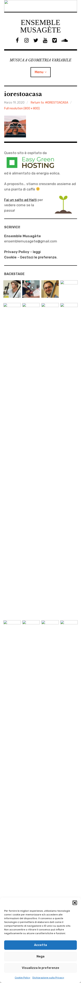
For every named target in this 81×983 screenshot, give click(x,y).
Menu (39, 72)
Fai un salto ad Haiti (20, 200)
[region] (40, 6)
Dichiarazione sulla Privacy (48, 977)
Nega (40, 956)
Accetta (40, 945)
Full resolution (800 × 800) (22, 108)
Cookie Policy (22, 977)
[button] (75, 903)
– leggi (22, 252)
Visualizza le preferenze (40, 968)
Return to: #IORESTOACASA (49, 102)
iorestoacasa (23, 94)
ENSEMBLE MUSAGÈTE (40, 26)
